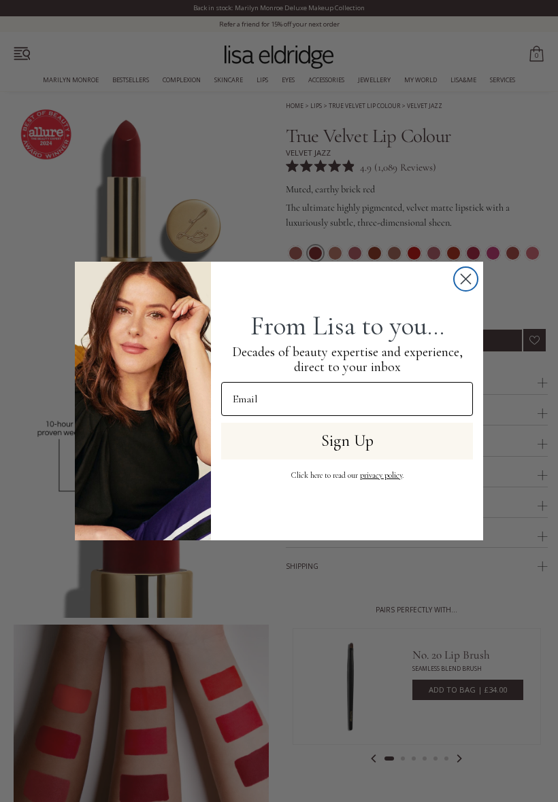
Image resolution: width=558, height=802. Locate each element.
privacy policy (381, 475)
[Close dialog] (466, 279)
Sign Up (347, 441)
